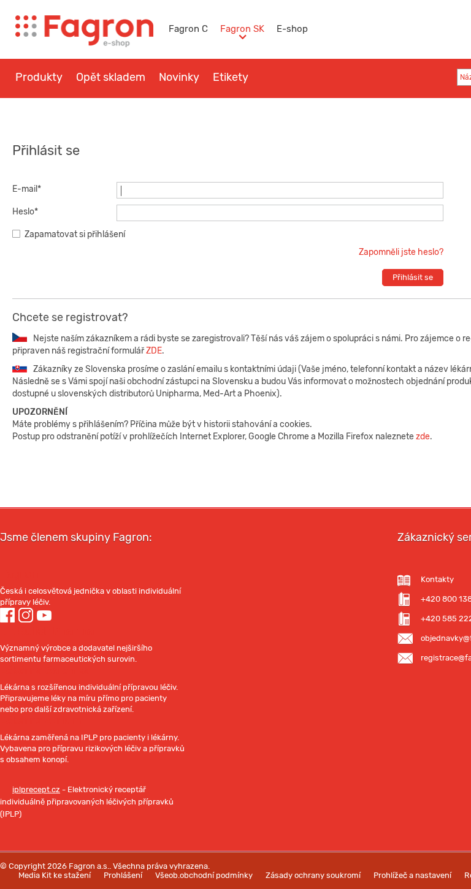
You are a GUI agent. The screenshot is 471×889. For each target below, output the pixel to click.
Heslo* (25, 211)
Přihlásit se (412, 277)
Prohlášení (123, 875)
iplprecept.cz (36, 789)
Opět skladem (110, 77)
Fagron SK (242, 28)
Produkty (39, 77)
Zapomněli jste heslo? (401, 252)
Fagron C (188, 28)
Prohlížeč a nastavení (412, 875)
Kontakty (437, 579)
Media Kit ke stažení (54, 875)
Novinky (179, 77)
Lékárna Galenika (45, 670)
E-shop (292, 28)
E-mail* (26, 189)
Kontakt (193, 114)
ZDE (153, 351)
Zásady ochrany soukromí (313, 875)
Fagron (19, 574)
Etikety (230, 77)
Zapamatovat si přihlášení (75, 234)
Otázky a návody (118, 114)
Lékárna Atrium (40, 720)
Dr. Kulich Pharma (47, 631)
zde (423, 436)
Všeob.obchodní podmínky (204, 875)
